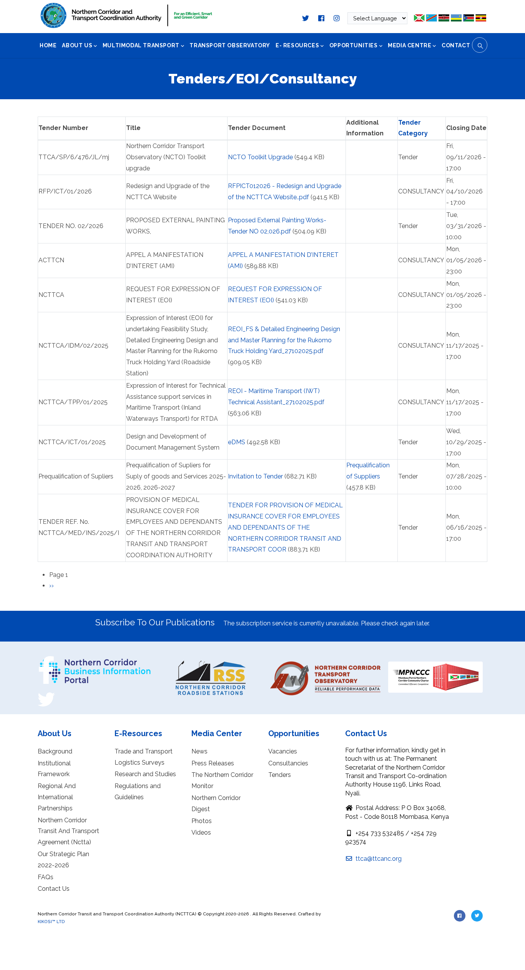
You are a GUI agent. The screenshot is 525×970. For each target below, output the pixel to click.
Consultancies (288, 763)
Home (48, 45)
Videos (201, 832)
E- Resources (297, 45)
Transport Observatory (229, 45)
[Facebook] (46, 659)
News (199, 751)
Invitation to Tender (255, 476)
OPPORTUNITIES (353, 45)
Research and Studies (145, 774)
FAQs (45, 877)
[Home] (126, 15)
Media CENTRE (409, 45)
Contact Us (54, 888)
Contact (456, 45)
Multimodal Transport (141, 45)
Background (55, 751)
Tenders (279, 774)
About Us (77, 45)
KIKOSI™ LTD (51, 921)
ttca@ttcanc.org (378, 858)
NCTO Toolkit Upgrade (260, 157)
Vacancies (282, 751)
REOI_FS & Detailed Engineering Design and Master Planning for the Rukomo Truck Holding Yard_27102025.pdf (284, 340)
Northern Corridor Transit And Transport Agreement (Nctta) (68, 831)
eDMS (236, 442)
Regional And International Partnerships (57, 797)
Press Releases (212, 763)
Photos (201, 821)
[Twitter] (46, 693)
